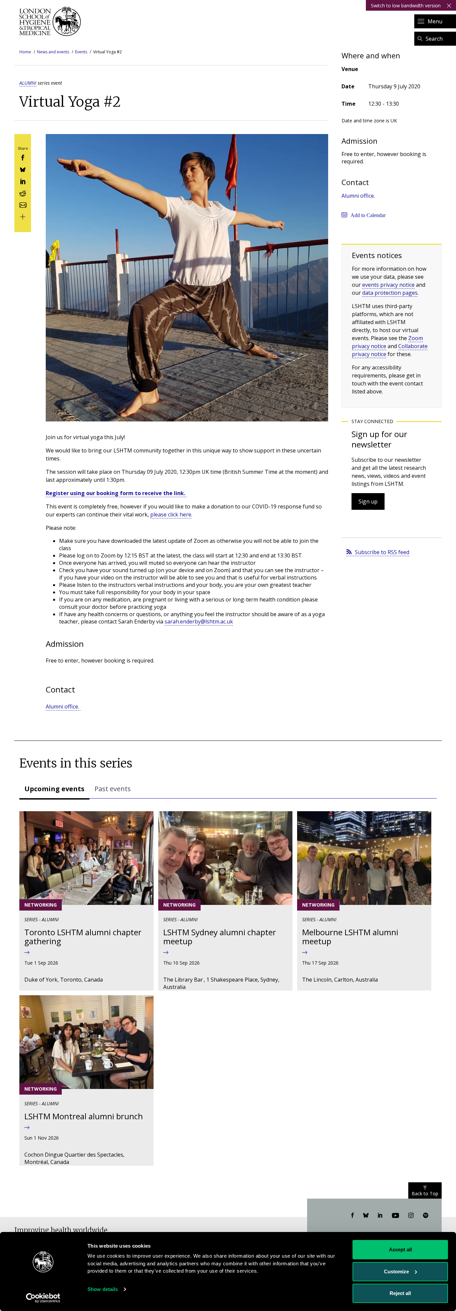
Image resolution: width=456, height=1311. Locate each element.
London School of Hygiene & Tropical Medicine (51, 21)
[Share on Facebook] (22, 157)
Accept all (400, 1249)
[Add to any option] (22, 216)
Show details (102, 1289)
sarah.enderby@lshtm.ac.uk (199, 621)
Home (25, 52)
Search (434, 38)
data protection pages (390, 292)
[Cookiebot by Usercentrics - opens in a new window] (43, 1298)
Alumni (27, 83)
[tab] (54, 790)
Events (81, 52)
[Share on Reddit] (22, 192)
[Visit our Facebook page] (352, 1215)
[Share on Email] (22, 204)
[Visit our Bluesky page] (366, 1215)
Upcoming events (54, 788)
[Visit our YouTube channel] (395, 1215)
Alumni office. (63, 706)
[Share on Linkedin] (22, 181)
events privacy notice (388, 284)
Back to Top (425, 1193)
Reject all (400, 1293)
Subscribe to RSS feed (382, 552)
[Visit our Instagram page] (411, 1215)
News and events (53, 52)
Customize (396, 1271)
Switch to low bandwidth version (406, 5)
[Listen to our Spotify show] (425, 1215)
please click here (170, 514)
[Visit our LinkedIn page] (380, 1215)
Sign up (368, 501)
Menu (435, 21)
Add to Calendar (368, 215)
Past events (112, 788)
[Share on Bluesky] (22, 169)
